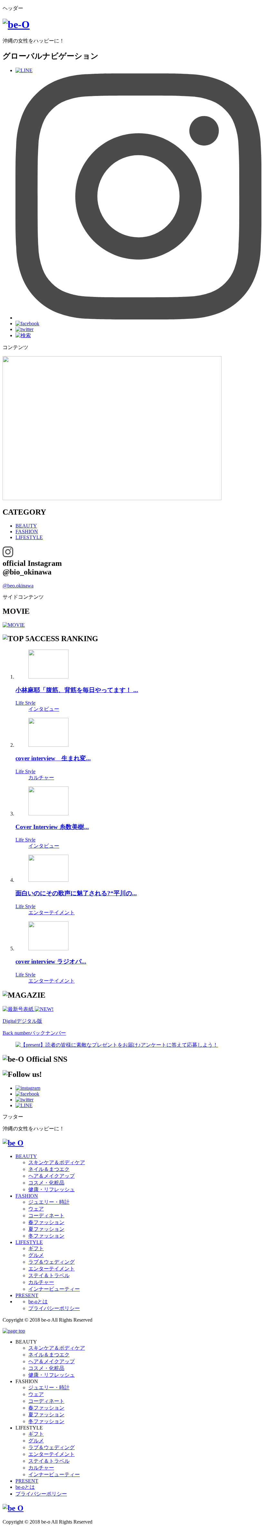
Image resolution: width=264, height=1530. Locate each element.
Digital (22, 1021)
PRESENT (26, 1295)
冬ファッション (46, 1236)
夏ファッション (46, 1229)
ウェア (36, 1209)
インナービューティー (54, 1289)
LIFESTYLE (29, 537)
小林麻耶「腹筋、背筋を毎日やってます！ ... (76, 690)
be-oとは (38, 1301)
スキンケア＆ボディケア (56, 1162)
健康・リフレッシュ (51, 1189)
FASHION (26, 531)
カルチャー (41, 777)
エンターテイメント (51, 912)
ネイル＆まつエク (49, 1169)
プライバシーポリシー (54, 1308)
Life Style (25, 703)
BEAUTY (26, 525)
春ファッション (46, 1222)
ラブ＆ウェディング (51, 1262)
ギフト (36, 1248)
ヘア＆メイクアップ (51, 1176)
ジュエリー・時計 (49, 1202)
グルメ (36, 1255)
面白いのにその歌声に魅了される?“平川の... (76, 893)
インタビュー (43, 709)
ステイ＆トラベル (49, 1275)
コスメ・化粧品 (46, 1182)
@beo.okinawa (18, 585)
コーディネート (46, 1215)
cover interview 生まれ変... (53, 758)
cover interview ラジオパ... (50, 961)
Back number (34, 1033)
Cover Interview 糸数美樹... (52, 826)
